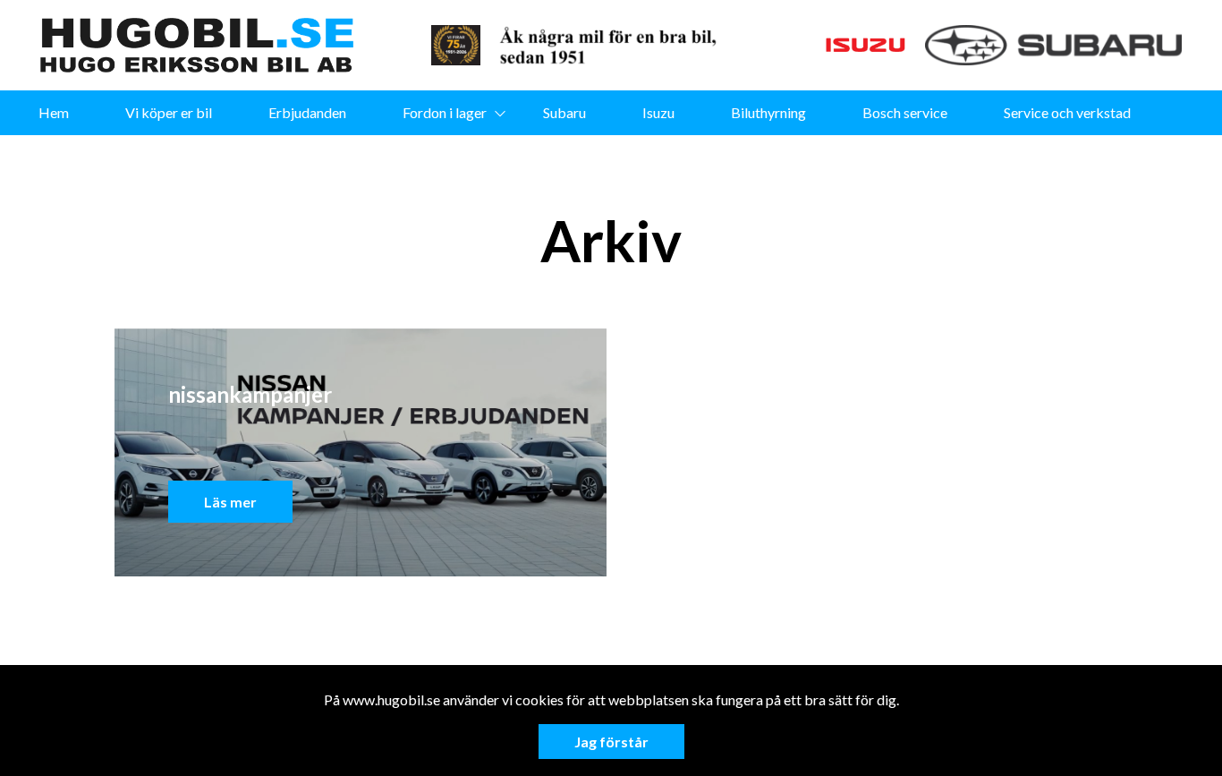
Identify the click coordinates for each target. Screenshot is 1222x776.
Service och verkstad (1067, 112)
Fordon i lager (445, 112)
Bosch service (904, 112)
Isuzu (658, 112)
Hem (53, 112)
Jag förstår (611, 741)
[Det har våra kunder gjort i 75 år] (614, 45)
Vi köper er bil (168, 112)
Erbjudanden (307, 112)
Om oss (584, 157)
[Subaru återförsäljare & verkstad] (1053, 45)
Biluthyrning (768, 112)
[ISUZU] (827, 45)
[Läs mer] (455, 45)
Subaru (564, 112)
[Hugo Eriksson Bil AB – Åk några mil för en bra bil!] (196, 45)
